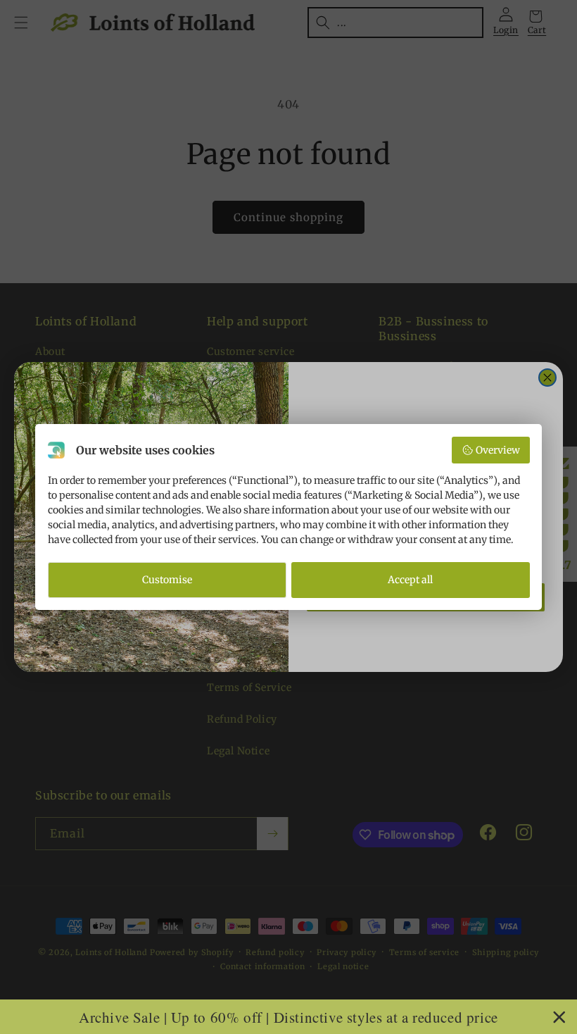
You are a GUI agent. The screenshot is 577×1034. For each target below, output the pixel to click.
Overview (498, 450)
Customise (167, 579)
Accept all (410, 579)
